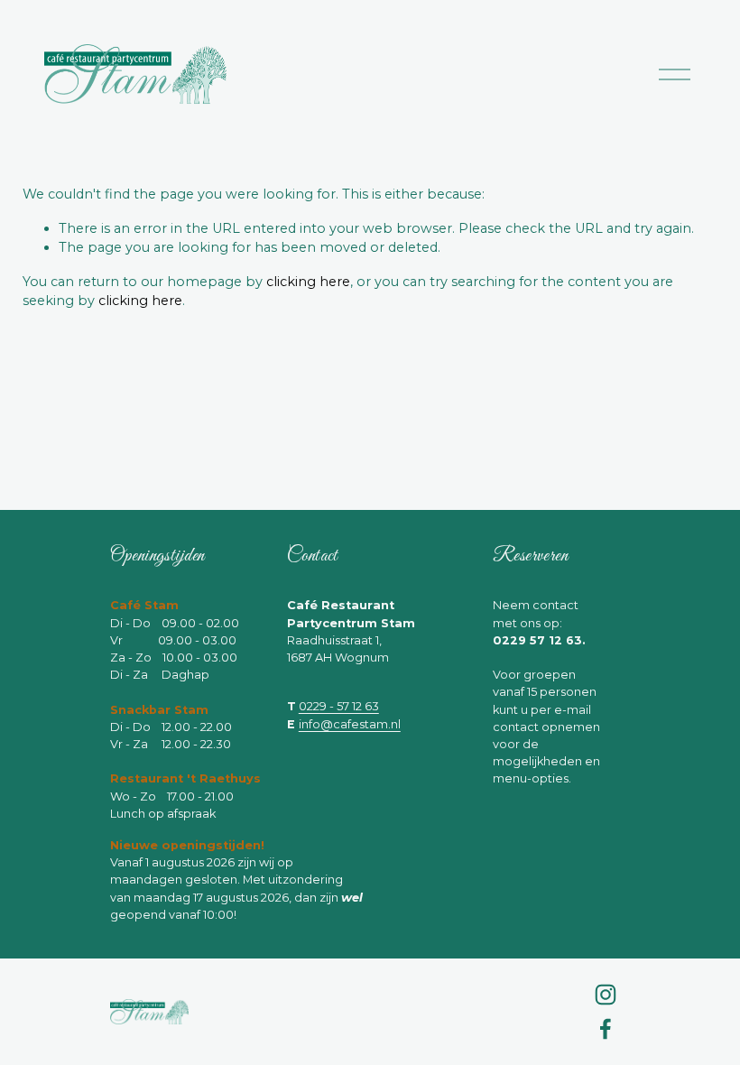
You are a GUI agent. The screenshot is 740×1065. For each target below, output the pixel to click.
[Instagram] (605, 994)
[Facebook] (605, 1029)
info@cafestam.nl (350, 724)
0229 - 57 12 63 (339, 706)
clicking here (308, 281)
